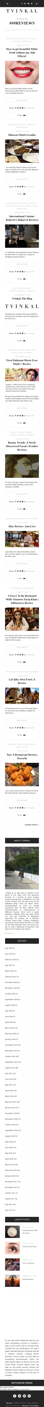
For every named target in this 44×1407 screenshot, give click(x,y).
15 (20, 815)
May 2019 (8, 1085)
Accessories (15, 588)
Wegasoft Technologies (30, 1406)
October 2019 (10, 1056)
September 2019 (11, 1062)
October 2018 (10, 1125)
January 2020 (10, 1039)
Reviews (31, 124)
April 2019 (9, 1090)
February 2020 (10, 1033)
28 (20, 115)
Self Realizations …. (29, 1279)
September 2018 (11, 1130)
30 (20, 509)
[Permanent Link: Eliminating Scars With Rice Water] (12, 1237)
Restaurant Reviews (17, 124)
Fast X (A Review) (29, 1263)
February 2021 (10, 977)
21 (20, 423)
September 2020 (11, 999)
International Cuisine (16, 203)
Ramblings (27, 41)
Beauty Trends (25, 432)
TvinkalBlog (22, 298)
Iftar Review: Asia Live (22, 526)
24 (20, 662)
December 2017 (11, 1182)
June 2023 (9, 954)
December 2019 (11, 1045)
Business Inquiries (17, 291)
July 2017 (8, 1204)
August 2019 (10, 1068)
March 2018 (9, 1164)
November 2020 (11, 988)
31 (20, 194)
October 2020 (10, 994)
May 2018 (8, 1153)
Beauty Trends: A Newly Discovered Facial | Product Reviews (22, 446)
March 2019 (9, 1096)
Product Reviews (17, 435)
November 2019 (11, 1051)
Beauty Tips (20, 39)
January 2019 (10, 1108)
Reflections (17, 353)
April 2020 (9, 1022)
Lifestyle (16, 41)
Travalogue (22, 208)
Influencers (28, 588)
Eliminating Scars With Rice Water (30, 1232)
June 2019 (9, 1079)
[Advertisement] (22, 1314)
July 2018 (8, 1142)
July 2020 (8, 1011)
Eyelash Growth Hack (30, 1246)
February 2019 (10, 1102)
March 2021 (9, 971)
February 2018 (10, 1170)
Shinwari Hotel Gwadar (22, 134)
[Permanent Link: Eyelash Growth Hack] (12, 1254)
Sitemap (9, 1403)
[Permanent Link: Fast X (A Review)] (12, 1270)
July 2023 (8, 948)
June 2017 (9, 1210)
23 (20, 279)
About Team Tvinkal (21, 288)
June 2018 (9, 1147)
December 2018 (11, 1113)
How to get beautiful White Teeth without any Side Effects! (22, 53)
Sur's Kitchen (22, 127)
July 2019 (8, 1073)
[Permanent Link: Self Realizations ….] (12, 1286)
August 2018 (10, 1136)
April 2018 (9, 1159)
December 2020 (11, 982)
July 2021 (8, 965)
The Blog (31, 291)
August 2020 (10, 1005)
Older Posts (31, 825)
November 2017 (11, 1187)
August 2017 (10, 1199)
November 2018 (11, 1119)
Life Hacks (31, 39)
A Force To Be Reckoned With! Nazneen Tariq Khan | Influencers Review (22, 599)
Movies (21, 350)
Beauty (10, 39)
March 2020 (9, 1028)
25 (20, 578)
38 (20, 341)
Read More (22, 100)
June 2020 (9, 1016)
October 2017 (10, 1193)
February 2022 (10, 959)
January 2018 (10, 1176)
